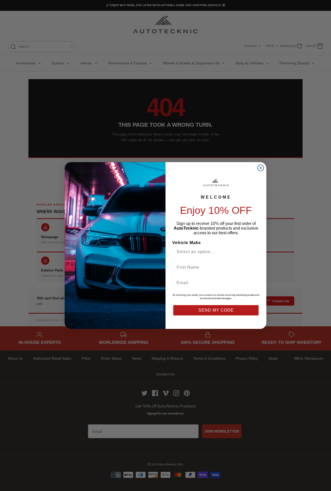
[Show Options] (254, 252)
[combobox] (214, 252)
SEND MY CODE (216, 310)
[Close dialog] (261, 168)
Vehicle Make (186, 242)
